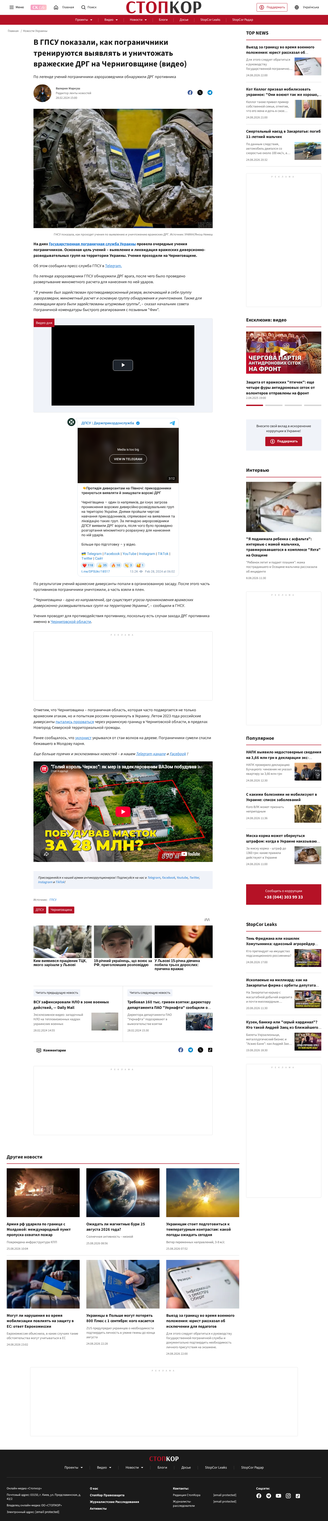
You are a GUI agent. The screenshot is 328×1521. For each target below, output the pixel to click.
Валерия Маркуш (68, 89)
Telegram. (113, 266)
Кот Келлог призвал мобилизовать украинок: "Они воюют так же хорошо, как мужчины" (282, 95)
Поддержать (276, 7)
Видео (108, 19)
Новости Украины (35, 31)
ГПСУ (53, 900)
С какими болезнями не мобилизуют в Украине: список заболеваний (281, 797)
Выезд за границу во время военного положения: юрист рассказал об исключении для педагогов (200, 1321)
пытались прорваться (75, 722)
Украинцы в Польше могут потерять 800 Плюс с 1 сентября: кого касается (120, 1318)
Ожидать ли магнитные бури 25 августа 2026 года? (115, 1226)
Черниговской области (71, 621)
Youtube (182, 877)
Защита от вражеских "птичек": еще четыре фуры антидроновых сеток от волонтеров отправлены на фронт (280, 387)
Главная (13, 31)
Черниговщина (61, 909)
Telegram (153, 877)
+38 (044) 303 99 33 (283, 897)
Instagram (45, 882)
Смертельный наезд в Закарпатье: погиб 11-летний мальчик (283, 134)
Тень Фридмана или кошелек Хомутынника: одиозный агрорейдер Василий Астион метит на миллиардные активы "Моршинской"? (283, 947)
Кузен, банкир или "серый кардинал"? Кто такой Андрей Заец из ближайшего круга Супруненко (282, 1027)
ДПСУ (40, 909)
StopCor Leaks (210, 19)
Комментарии (54, 1050)
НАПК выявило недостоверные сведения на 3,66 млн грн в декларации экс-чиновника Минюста (283, 757)
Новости (136, 19)
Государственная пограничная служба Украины (92, 244)
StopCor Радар (242, 19)
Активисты (98, 1509)
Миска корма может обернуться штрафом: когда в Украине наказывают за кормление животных (282, 841)
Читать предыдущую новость (57, 992)
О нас (94, 1488)
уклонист (83, 738)
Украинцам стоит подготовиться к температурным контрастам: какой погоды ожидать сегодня (198, 1229)
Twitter (194, 877)
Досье (184, 19)
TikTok (59, 882)
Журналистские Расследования (114, 1502)
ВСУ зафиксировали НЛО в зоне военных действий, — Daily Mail (71, 1004)
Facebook (168, 877)
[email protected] (47, 1512)
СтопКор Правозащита (107, 1495)
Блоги (163, 19)
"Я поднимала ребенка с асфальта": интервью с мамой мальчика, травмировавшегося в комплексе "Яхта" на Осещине (283, 547)
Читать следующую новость (150, 992)
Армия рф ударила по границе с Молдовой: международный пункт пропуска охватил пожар (39, 1229)
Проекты (81, 19)
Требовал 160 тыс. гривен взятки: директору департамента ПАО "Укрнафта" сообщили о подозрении (169, 1007)
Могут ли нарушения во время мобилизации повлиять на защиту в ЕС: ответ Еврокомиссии (40, 1321)
